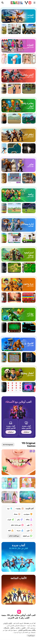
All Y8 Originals (8, 444)
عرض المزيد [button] (31, 635)
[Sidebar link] (34, 3)
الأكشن (23, 628)
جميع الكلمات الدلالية (14, 536)
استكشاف (26, 432)
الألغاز (12, 628)
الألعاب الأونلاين (7, 623)
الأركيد (17, 628)
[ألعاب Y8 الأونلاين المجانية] (28, 2)
